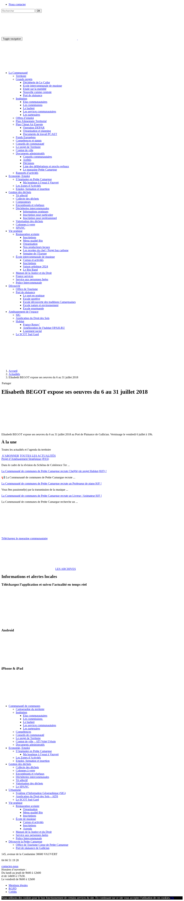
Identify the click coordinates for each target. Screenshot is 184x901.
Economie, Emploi (19, 176)
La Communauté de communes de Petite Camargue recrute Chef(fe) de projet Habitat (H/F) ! (54, 471)
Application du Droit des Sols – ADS (37, 796)
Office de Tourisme (27, 289)
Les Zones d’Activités (28, 185)
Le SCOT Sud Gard (27, 334)
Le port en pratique (34, 295)
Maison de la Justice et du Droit (34, 272)
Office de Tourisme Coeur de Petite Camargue (42, 844)
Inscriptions (29, 237)
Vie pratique (15, 230)
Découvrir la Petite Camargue (25, 841)
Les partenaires (31, 114)
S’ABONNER (10, 455)
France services (24, 276)
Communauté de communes (24, 705)
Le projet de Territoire (28, 147)
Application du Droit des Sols (32, 318)
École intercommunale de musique (35, 256)
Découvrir (14, 285)
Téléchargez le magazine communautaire (24, 538)
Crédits (13, 891)
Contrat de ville (24, 150)
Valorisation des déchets (29, 221)
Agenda (27, 828)
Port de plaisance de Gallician (32, 848)
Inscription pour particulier (38, 214)
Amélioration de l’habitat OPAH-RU (44, 327)
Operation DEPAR (34, 127)
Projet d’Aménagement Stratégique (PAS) (25, 458)
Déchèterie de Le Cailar (36, 82)
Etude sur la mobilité (34, 88)
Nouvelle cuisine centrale (37, 92)
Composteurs (23, 201)
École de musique (26, 818)
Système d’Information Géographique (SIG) (41, 793)
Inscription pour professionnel (40, 218)
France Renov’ (31, 324)
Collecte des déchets (27, 198)
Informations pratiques (35, 211)
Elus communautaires (35, 101)
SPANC (20, 227)
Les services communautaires (39, 111)
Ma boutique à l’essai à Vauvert (41, 182)
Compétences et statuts (29, 140)
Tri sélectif (22, 195)
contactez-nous (9, 866)
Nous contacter (17, 4)
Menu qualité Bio (33, 240)
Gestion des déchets (20, 192)
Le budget (28, 108)
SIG (18, 314)
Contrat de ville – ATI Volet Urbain (36, 741)
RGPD (13, 888)
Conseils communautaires (37, 156)
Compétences (23, 731)
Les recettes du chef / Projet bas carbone (45, 250)
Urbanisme (15, 789)
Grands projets (24, 79)
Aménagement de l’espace (23, 311)
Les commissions (32, 105)
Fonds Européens (26, 137)
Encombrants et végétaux (30, 205)
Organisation (30, 243)
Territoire (21, 75)
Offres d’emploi (25, 117)
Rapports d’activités (27, 172)
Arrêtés (27, 159)
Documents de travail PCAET (40, 134)
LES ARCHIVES (65, 568)
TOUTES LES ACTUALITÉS (38, 455)
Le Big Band (30, 269)
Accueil (13, 370)
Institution (21, 98)
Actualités (14, 374)
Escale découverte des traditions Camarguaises (49, 302)
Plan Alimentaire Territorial (31, 121)
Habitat (20, 321)
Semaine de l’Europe (35, 253)
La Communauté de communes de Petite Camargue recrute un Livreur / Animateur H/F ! (51, 495)
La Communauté (18, 72)
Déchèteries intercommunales (32, 208)
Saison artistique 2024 (35, 266)
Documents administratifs (30, 153)
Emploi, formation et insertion (33, 188)
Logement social (32, 331)
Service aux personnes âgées (32, 279)
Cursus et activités (33, 260)
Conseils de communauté (30, 143)
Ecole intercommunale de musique (42, 85)
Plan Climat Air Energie (29, 124)
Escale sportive (31, 298)
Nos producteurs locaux (36, 247)
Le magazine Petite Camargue (40, 169)
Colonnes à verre (25, 224)
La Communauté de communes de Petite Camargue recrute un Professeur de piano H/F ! (51, 483)
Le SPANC (22, 786)
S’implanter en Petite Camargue (34, 179)
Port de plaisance (32, 95)
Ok (172, 897)
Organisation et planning (37, 130)
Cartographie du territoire (30, 709)
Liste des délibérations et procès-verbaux (46, 166)
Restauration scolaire (27, 234)
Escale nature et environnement (40, 305)
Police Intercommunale (29, 282)
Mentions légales (18, 885)
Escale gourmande (33, 308)
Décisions (28, 163)
